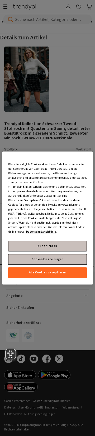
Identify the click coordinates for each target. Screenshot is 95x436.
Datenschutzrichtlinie (41, 232)
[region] (47, 218)
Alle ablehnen (47, 246)
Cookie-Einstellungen (47, 259)
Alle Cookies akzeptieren (47, 272)
